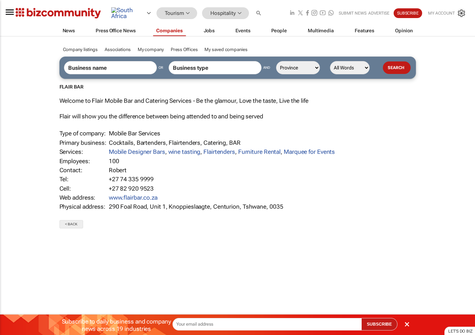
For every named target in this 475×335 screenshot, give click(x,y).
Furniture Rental (259, 151)
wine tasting (184, 151)
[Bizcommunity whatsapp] (331, 13)
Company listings (80, 49)
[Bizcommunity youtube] (323, 13)
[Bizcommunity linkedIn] (292, 13)
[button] (259, 13)
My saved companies (225, 49)
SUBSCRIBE (379, 324)
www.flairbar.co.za (133, 197)
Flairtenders (219, 151)
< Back (71, 224)
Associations (118, 49)
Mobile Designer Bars (137, 151)
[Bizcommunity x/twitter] (300, 13)
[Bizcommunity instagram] (314, 13)
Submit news (353, 13)
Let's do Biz (460, 331)
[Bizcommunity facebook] (307, 13)
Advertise (378, 13)
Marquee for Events (309, 151)
